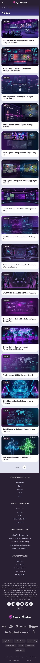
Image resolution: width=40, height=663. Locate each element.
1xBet (20, 486)
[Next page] (24, 467)
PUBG (20, 516)
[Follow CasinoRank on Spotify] (27, 604)
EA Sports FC (20, 522)
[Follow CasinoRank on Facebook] (9, 604)
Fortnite (20, 512)
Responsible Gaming (31, 657)
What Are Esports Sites (20, 535)
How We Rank (20, 571)
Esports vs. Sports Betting (20, 542)
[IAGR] (4, 626)
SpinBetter (20, 483)
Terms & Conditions (8, 657)
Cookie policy (20, 657)
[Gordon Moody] (33, 626)
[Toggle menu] (2, 2)
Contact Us (20, 565)
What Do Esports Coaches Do (20, 545)
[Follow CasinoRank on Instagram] (13, 604)
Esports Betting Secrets (20, 548)
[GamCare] (21, 626)
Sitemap (29, 660)
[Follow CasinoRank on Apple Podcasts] (31, 604)
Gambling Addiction (14, 660)
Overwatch (20, 509)
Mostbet (20, 489)
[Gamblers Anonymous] (11, 626)
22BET (20, 496)
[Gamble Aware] (17, 631)
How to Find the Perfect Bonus (20, 538)
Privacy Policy (20, 575)
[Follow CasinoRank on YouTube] (22, 604)
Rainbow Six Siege (20, 519)
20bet (20, 493)
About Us (20, 561)
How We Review (20, 568)
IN (19, 609)
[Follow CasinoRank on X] (18, 604)
